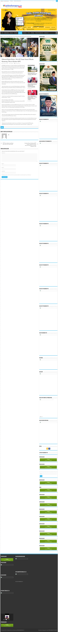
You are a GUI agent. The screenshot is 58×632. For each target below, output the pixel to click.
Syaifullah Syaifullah (5, 63)
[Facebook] (49, 449)
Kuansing (18, 63)
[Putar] (2, 619)
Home (2, 33)
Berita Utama (6, 32)
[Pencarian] (57, 1)
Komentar (3, 152)
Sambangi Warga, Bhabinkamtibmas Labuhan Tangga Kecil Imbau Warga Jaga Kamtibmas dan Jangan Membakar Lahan (30, 144)
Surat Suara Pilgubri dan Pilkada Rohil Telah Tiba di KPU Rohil (8, 143)
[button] (7, 617)
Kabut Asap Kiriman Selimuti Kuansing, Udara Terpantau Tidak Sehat (32, 73)
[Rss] (47, 449)
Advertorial (46, 32)
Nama (3, 163)
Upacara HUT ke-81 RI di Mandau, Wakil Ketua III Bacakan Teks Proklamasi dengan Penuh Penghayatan (32, 85)
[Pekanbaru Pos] (12, 6)
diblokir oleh (48, 460)
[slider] (6, 619)
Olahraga (32, 32)
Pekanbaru (16, 32)
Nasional (11, 32)
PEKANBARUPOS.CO (20, 630)
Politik (29, 32)
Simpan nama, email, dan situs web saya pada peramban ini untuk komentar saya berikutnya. (17, 174)
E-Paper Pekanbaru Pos (39, 32)
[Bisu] (10, 619)
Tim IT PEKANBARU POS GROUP (52, 630)
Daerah (20, 32)
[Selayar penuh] (12, 619)
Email (3, 167)
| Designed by (44, 630)
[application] (7, 617)
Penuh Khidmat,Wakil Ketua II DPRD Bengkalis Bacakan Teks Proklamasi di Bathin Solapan (32, 98)
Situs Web (3, 171)
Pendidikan (25, 32)
